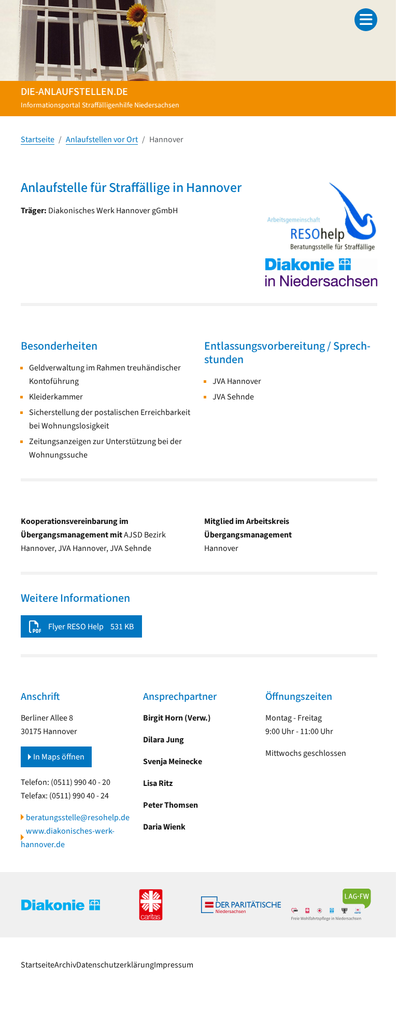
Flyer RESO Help (76, 626)
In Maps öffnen (58, 757)
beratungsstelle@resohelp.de (78, 817)
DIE (348, 965)
